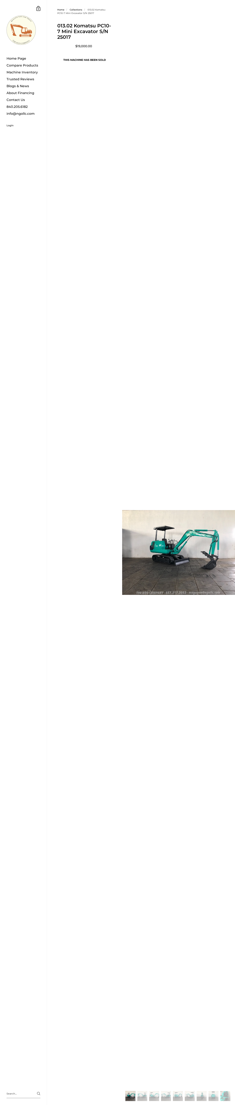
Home (60, 9)
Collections (76, 9)
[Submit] (38, 1093)
